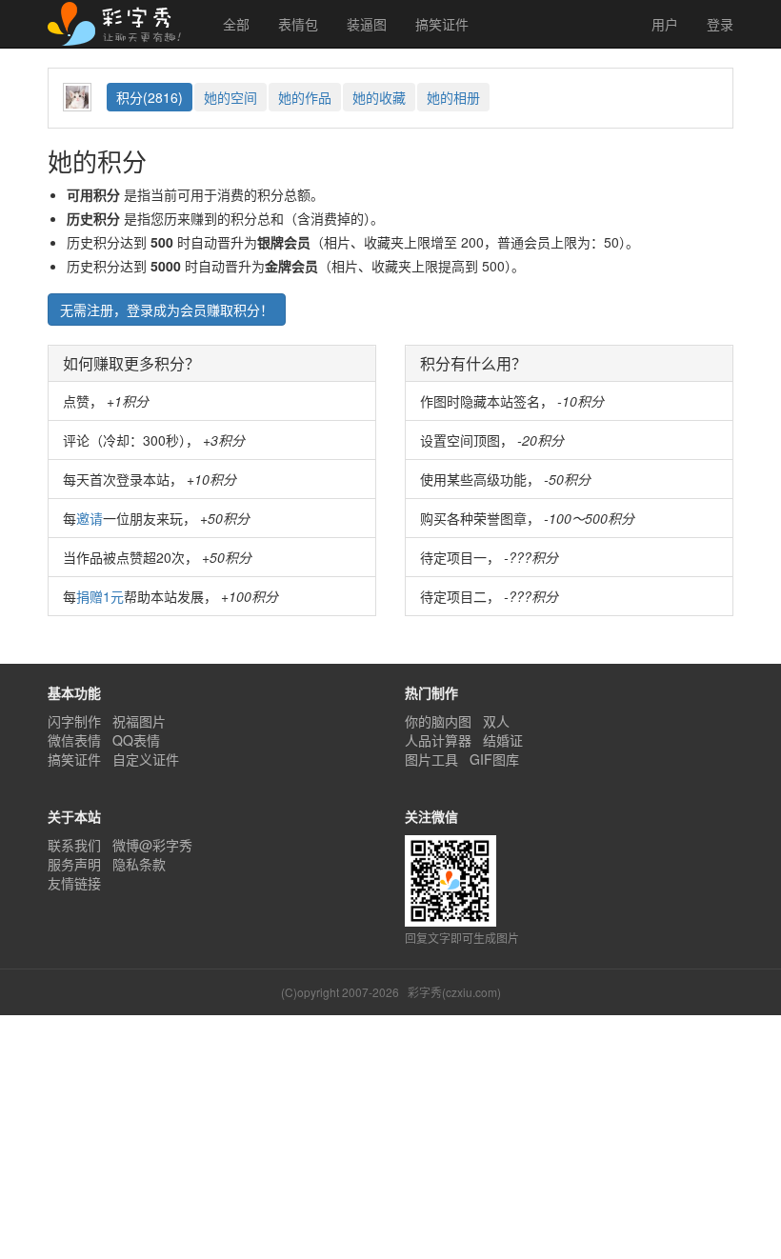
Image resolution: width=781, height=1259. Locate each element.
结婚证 (503, 739)
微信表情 (74, 739)
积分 (149, 97)
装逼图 (367, 23)
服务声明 (74, 863)
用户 (663, 23)
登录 (720, 23)
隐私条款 (139, 863)
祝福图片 (139, 720)
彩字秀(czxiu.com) (454, 992)
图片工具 (431, 759)
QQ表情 (136, 739)
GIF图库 (494, 759)
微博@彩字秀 (152, 844)
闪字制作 (74, 720)
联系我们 (74, 844)
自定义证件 (145, 759)
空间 (230, 97)
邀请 (89, 518)
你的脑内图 (438, 720)
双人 (496, 720)
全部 (236, 23)
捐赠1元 (100, 596)
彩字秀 (121, 24)
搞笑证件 (442, 23)
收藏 (379, 97)
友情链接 (74, 882)
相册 (453, 97)
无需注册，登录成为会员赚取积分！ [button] (166, 309)
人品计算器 (438, 739)
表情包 (298, 23)
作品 (304, 97)
